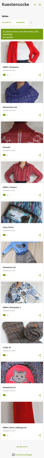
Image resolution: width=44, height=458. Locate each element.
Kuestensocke (15, 4)
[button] (39, 75)
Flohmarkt (20, 22)
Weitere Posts (22, 447)
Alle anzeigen (8, 37)
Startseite (6, 22)
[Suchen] (35, 4)
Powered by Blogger (23, 455)
